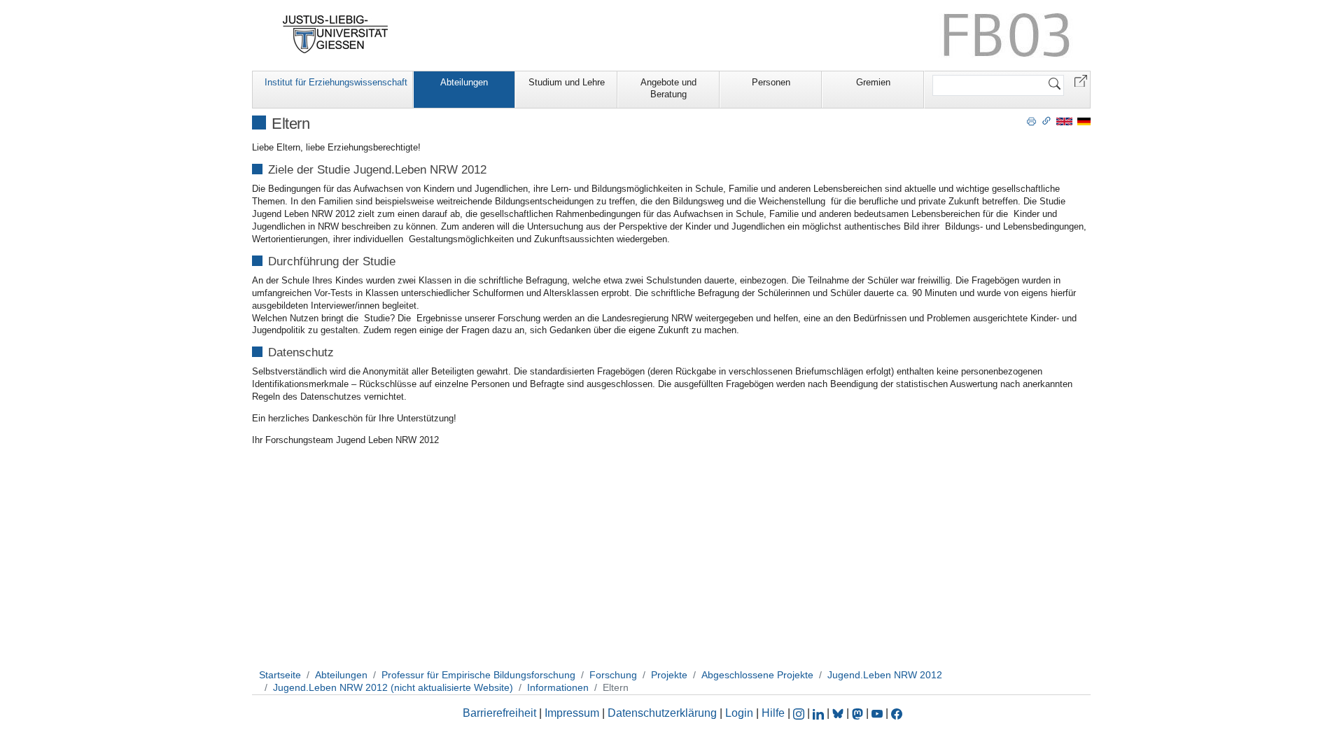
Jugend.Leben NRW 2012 (884, 674)
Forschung (613, 674)
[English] (1064, 120)
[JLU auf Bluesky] (839, 713)
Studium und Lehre (566, 82)
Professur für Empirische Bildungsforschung (478, 674)
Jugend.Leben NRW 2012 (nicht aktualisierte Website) (393, 687)
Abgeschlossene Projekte (757, 674)
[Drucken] (1031, 120)
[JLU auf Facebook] (896, 713)
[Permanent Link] (1046, 120)
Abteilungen (464, 82)
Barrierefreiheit (499, 713)
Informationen (558, 687)
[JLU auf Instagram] (800, 713)
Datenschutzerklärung (662, 713)
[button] (1080, 80)
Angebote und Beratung (668, 88)
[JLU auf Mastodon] (859, 713)
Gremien (873, 82)
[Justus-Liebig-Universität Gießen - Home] (335, 34)
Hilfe (773, 713)
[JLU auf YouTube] (877, 713)
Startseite (280, 674)
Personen (771, 82)
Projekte (669, 674)
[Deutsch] (1084, 120)
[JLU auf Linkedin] (820, 713)
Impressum (572, 713)
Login (740, 713)
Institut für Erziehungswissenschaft (336, 82)
